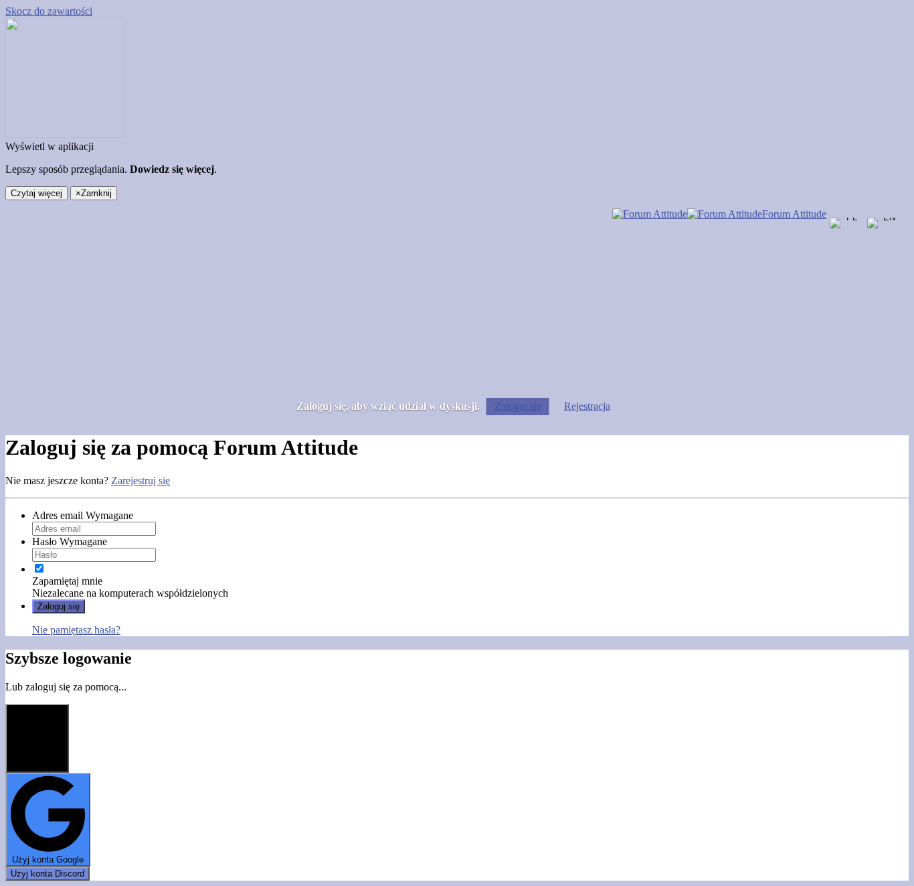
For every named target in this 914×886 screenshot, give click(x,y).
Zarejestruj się (140, 480)
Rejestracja (587, 406)
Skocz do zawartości (48, 11)
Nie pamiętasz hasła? (76, 630)
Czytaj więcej (36, 193)
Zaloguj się (517, 406)
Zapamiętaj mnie (67, 581)
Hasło (69, 541)
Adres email (82, 515)
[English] (884, 234)
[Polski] (846, 234)
